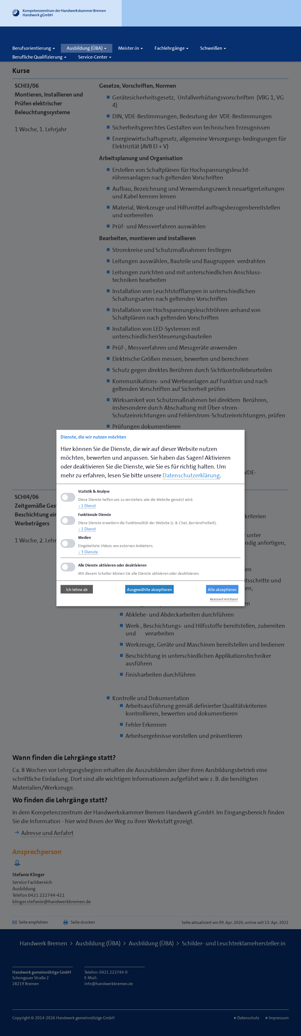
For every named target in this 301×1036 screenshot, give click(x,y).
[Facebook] (206, 39)
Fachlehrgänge (170, 48)
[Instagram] (200, 39)
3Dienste (88, 551)
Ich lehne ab (77, 589)
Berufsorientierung (32, 48)
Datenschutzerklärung (191, 475)
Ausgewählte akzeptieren (149, 589)
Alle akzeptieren (222, 589)
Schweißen (211, 48)
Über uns (159, 38)
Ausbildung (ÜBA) (85, 48)
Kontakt (181, 38)
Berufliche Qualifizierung (37, 57)
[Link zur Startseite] (59, 14)
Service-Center (93, 57)
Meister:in (129, 48)
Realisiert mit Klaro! (224, 599)
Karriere (140, 38)
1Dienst (87, 505)
